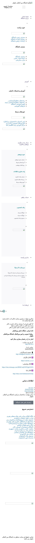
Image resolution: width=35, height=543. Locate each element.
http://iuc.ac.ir (29, 344)
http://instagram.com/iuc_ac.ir (24, 354)
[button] (23, 7)
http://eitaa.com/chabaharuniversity (23, 373)
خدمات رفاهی (25, 197)
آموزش (27, 81)
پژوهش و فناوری (24, 144)
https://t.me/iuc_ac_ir (27, 360)
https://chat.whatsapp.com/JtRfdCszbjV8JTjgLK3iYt (17, 367)
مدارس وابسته (25, 257)
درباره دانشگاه (25, 18)
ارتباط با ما (26, 305)
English (2, 311)
